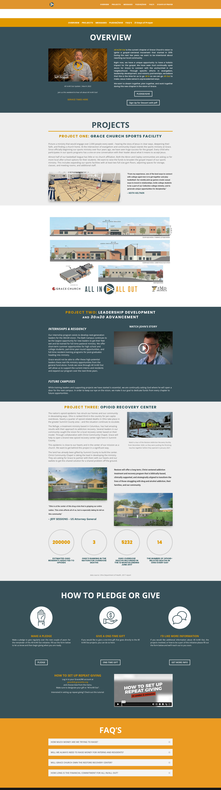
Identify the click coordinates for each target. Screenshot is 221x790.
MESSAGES (128, 5)
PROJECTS (116, 5)
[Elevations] (110, 297)
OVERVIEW (104, 5)
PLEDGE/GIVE (140, 5)
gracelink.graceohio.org (77, 682)
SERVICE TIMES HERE (77, 99)
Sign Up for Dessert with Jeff (143, 102)
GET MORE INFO (180, 662)
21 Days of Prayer (165, 5)
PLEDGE (41, 662)
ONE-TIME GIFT (110, 662)
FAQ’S (151, 5)
